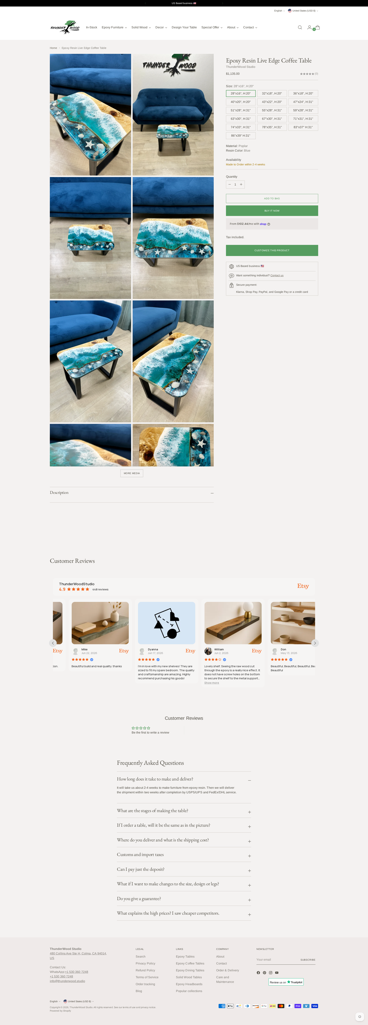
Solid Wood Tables (189, 977)
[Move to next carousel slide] (315, 536)
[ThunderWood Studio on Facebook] (258, 973)
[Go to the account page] (308, 27)
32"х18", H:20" (272, 93)
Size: (240, 86)
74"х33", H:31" (241, 127)
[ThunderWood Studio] (65, 27)
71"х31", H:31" (303, 118)
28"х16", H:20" (241, 93)
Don (267, 649)
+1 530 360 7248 (76, 971)
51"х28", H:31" (241, 110)
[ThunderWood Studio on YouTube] (277, 973)
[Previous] (145, 3)
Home (53, 47)
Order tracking (145, 984)
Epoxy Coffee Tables (190, 963)
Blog (139, 991)
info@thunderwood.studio (67, 981)
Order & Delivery (227, 970)
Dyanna (137, 649)
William (203, 649)
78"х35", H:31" (272, 127)
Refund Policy (145, 970)
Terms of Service (147, 977)
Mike (69, 649)
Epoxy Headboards (189, 984)
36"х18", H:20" (303, 93)
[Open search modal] (300, 27)
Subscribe (308, 960)
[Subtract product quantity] (241, 184)
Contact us (277, 275)
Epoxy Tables (185, 956)
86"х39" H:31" (240, 135)
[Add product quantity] (229, 184)
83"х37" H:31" (303, 127)
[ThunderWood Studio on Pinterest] (265, 973)
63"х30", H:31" (241, 118)
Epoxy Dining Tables (190, 970)
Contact (221, 963)
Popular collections (189, 991)
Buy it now (272, 210)
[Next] (222, 3)
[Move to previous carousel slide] (306, 536)
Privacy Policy (145, 963)
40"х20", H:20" (241, 101)
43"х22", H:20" (272, 101)
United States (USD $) (303, 10)
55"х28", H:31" (272, 110)
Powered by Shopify (60, 1010)
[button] (196, 682)
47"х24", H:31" (303, 101)
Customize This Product (272, 250)
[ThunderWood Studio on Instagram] (271, 973)
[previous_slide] (53, 643)
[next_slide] (315, 643)
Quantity (231, 176)
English (278, 10)
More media (132, 473)
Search (140, 956)
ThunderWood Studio (81, 1007)
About (220, 956)
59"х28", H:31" (303, 110)
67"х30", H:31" (272, 118)
